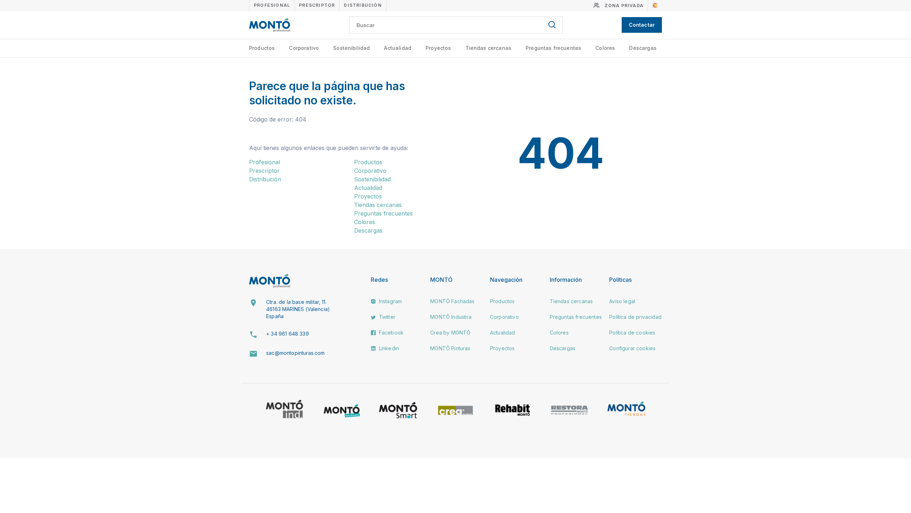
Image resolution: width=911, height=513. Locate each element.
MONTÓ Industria (450, 317)
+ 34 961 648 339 (287, 334)
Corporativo (304, 48)
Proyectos (438, 48)
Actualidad (397, 48)
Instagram (390, 301)
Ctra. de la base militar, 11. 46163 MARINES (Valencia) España (298, 309)
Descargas (642, 48)
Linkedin (388, 348)
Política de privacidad (635, 317)
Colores (605, 48)
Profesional (272, 5)
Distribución (362, 5)
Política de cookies (632, 333)
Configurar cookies (632, 348)
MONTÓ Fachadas (452, 301)
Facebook (391, 333)
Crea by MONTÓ (450, 333)
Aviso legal (622, 301)
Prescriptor (317, 5)
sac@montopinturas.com (295, 353)
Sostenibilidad (351, 48)
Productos (262, 48)
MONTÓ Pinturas (450, 348)
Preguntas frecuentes (553, 48)
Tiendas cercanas (488, 48)
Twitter (386, 317)
